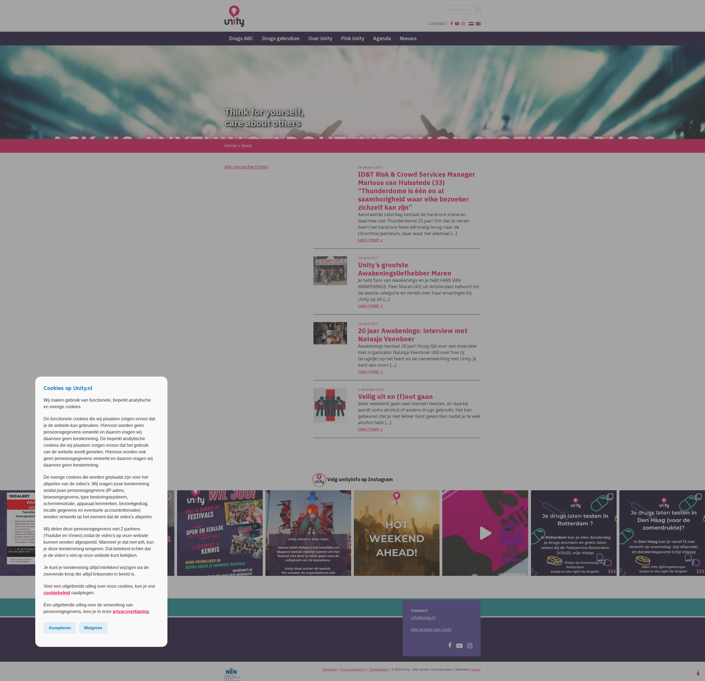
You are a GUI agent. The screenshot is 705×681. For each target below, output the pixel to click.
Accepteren (60, 627)
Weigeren (93, 627)
